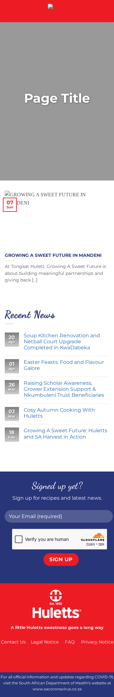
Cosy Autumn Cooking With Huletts (59, 413)
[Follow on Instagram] (50, 659)
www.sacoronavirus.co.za (57, 689)
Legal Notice (45, 642)
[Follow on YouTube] (76, 659)
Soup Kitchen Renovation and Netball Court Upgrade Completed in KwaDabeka (62, 342)
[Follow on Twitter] (63, 659)
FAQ (70, 642)
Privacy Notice (97, 642)
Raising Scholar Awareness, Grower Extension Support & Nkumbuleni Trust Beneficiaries (64, 389)
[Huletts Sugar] (57, 11)
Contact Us (13, 642)
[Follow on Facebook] (38, 659)
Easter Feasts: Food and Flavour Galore (64, 365)
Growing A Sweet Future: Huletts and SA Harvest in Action (65, 434)
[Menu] (8, 11)
